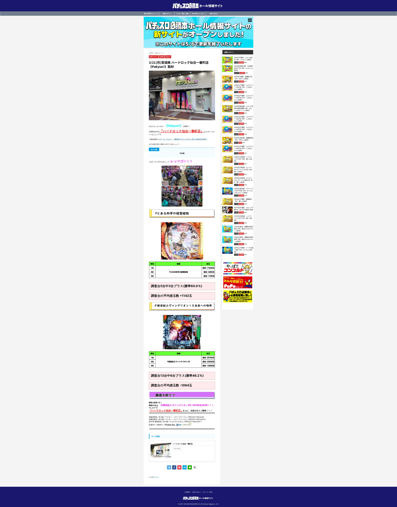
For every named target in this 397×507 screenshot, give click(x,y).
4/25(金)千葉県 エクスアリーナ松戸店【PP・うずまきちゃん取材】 (243, 98)
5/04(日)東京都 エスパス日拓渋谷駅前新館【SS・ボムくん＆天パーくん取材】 (243, 108)
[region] (198, 32)
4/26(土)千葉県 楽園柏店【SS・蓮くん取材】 (243, 200)
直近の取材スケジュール (151, 13)
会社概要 (187, 492)
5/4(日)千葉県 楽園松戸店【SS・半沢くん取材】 (243, 78)
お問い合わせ (213, 13)
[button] (198, 32)
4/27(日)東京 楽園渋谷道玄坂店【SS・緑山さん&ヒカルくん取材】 (243, 229)
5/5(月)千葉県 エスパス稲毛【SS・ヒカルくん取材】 (243, 59)
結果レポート (167, 13)
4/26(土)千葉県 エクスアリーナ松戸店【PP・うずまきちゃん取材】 (243, 87)
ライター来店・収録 (182, 13)
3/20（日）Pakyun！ (183, 139)
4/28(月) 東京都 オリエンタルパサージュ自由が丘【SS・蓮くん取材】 (243, 180)
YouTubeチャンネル (198, 13)
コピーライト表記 (207, 492)
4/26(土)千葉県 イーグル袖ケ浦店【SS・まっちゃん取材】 (243, 250)
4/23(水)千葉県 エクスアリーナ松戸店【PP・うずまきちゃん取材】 (243, 129)
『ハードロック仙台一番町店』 (182, 131)
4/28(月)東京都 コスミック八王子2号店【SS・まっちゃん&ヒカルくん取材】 (243, 191)
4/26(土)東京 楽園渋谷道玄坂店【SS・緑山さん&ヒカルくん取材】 (243, 239)
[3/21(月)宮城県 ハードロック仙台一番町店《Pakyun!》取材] (184, 467)
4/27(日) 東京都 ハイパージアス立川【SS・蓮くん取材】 (243, 218)
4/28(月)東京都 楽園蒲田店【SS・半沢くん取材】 (243, 139)
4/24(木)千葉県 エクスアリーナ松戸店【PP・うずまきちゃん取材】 (243, 119)
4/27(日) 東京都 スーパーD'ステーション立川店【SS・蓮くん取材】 (243, 169)
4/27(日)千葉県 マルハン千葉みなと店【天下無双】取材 (243, 209)
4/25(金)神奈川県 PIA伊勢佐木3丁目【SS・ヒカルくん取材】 (243, 68)
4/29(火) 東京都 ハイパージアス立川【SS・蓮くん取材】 (243, 159)
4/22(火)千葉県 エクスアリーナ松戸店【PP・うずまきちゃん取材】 (243, 148)
